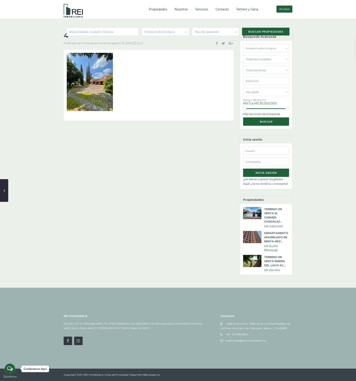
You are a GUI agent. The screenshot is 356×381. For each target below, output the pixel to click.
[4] (90, 83)
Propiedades (158, 9)
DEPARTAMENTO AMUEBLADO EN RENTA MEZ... (276, 237)
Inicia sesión (266, 172)
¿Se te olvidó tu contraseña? (269, 183)
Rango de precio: (254, 100)
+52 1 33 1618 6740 (237, 334)
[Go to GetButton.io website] (9, 376)
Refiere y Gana (247, 9)
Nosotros (181, 9)
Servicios (201, 9)
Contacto (222, 9)
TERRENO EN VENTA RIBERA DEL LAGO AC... (275, 261)
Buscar (266, 121)
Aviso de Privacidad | (117, 374)
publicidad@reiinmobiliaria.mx (246, 340)
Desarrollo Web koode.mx (145, 374)
